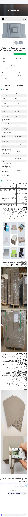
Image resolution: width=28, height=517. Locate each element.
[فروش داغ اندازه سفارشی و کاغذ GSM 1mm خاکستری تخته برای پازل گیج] (14, 30)
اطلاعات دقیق (20, 85)
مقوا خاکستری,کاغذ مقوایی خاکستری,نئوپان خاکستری (15, 478)
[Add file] (26, 514)
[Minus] (2, 486)
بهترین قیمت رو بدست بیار (20, 53)
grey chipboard (23, 481)
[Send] (2, 514)
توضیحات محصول (7, 85)
